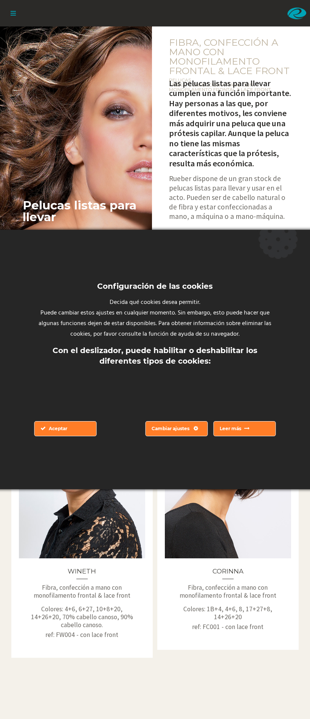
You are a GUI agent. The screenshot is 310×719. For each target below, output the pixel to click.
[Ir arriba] (286, 695)
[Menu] (13, 13)
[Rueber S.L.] (297, 13)
